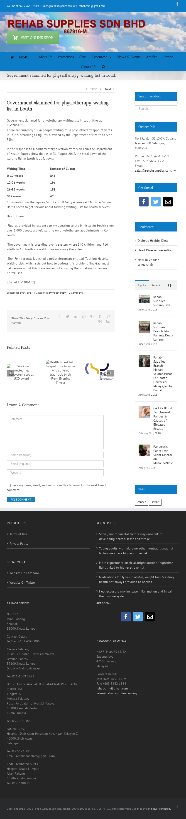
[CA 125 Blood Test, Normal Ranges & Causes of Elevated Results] (144, 408)
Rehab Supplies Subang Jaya (161, 301)
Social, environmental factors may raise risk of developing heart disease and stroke (130, 536)
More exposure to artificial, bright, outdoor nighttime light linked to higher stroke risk (136, 565)
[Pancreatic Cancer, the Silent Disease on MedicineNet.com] (144, 447)
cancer (141, 502)
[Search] (103, 66)
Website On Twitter (23, 582)
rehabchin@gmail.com (112, 688)
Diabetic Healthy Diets (153, 241)
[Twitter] (156, 201)
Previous (95, 89)
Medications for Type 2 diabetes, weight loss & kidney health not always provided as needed (136, 579)
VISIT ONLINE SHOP (37, 38)
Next (108, 89)
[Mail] (168, 201)
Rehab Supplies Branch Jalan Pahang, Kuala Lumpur (163, 331)
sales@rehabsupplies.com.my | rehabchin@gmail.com (73, 6)
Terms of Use (18, 534)
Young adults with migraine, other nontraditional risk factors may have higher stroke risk (136, 550)
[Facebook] (144, 201)
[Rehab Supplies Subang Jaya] (144, 297)
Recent (156, 285)
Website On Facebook (24, 573)
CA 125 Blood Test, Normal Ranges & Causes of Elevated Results (162, 418)
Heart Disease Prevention (155, 250)
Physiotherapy (57, 292)
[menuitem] (23, 57)
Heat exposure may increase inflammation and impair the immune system (136, 593)
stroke (155, 502)
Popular (142, 285)
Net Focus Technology (158, 808)
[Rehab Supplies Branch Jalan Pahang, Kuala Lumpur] (144, 323)
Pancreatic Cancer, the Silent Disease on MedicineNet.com (163, 455)
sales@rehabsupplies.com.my (155, 170)
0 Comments (76, 292)
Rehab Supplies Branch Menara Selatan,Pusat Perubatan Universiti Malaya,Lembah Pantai (163, 373)
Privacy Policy (19, 544)
